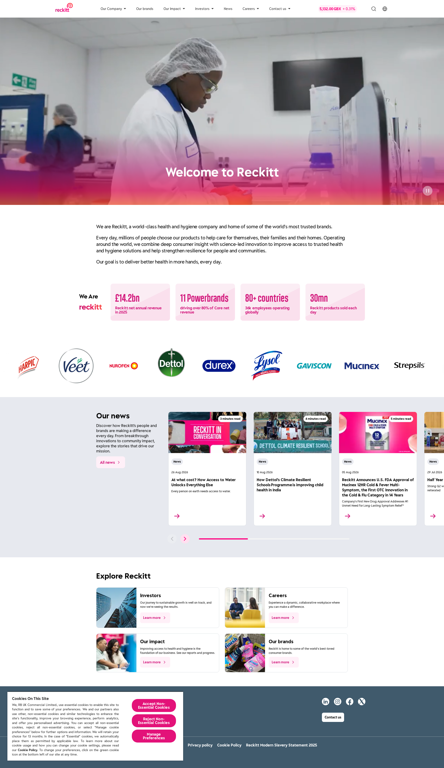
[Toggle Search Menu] (373, 8)
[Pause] (427, 191)
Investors (202, 9)
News (228, 9)
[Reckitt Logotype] (64, 8)
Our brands (144, 9)
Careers (249, 9)
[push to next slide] (185, 538)
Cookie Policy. (28, 750)
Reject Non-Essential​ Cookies (154, 721)
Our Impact (172, 9)
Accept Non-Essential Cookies (154, 705)
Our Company (111, 9)
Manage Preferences (154, 736)
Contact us (277, 9)
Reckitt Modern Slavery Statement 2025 (281, 745)
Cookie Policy (229, 745)
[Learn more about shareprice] (341, 9)
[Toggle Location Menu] (384, 8)
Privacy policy (200, 745)
